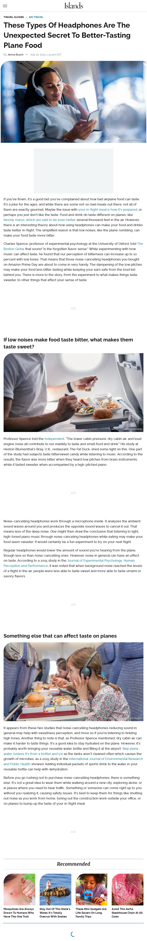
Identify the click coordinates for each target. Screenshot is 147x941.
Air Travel (36, 17)
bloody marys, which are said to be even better (40, 220)
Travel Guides (14, 17)
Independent (54, 439)
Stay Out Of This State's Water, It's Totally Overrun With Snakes (55, 912)
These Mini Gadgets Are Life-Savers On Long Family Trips (91, 912)
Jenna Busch (15, 54)
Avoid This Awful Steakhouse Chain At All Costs (127, 912)
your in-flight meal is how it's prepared (107, 209)
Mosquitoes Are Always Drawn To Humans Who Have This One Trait (19, 912)
